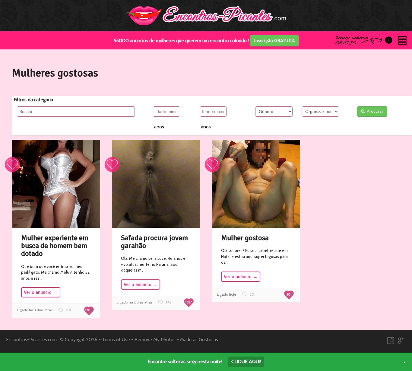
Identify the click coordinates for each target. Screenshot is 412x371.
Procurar (374, 111)
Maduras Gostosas (199, 339)
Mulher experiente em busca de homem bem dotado (54, 245)
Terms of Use (116, 339)
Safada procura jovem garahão (154, 241)
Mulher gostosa (245, 237)
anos (159, 127)
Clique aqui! (246, 361)
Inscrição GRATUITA (274, 41)
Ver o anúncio (41, 292)
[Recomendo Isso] (12, 164)
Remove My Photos (155, 339)
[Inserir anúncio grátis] (388, 40)
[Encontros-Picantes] (206, 15)
